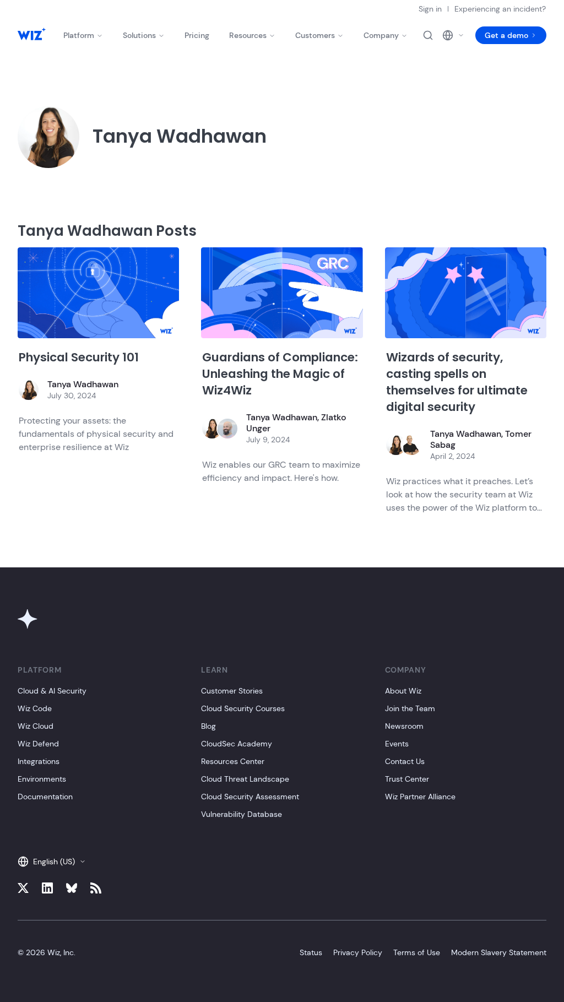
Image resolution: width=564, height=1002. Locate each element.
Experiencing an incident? (500, 9)
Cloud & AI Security (52, 691)
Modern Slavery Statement (498, 952)
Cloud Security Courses (243, 708)
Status (311, 952)
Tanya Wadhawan (82, 384)
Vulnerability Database (241, 814)
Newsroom (404, 726)
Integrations (38, 761)
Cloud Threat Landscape (245, 779)
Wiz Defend (38, 744)
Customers (315, 35)
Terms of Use (416, 952)
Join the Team (410, 708)
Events (397, 744)
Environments (42, 779)
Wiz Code (35, 708)
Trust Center (407, 779)
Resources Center (232, 761)
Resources (248, 35)
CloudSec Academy (236, 744)
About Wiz (403, 691)
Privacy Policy (357, 952)
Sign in (430, 9)
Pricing (197, 35)
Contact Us (405, 761)
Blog (208, 726)
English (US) (54, 861)
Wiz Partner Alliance (420, 796)
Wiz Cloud (35, 726)
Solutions (139, 35)
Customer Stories (232, 691)
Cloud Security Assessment (250, 796)
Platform (78, 35)
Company (381, 35)
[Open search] (427, 35)
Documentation (45, 796)
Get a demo (506, 35)
